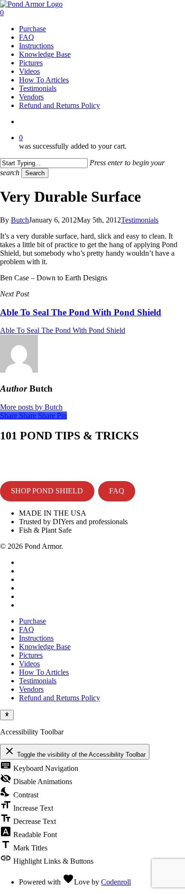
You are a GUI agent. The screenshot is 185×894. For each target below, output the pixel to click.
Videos (29, 664)
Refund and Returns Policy (59, 698)
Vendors (31, 689)
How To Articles (44, 672)
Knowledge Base (45, 647)
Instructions (36, 638)
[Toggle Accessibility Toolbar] (7, 715)
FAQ (116, 491)
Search (35, 173)
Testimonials (139, 220)
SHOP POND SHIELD (47, 491)
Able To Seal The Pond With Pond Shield (62, 330)
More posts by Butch (31, 407)
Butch (20, 220)
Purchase (32, 621)
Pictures (31, 655)
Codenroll (116, 882)
